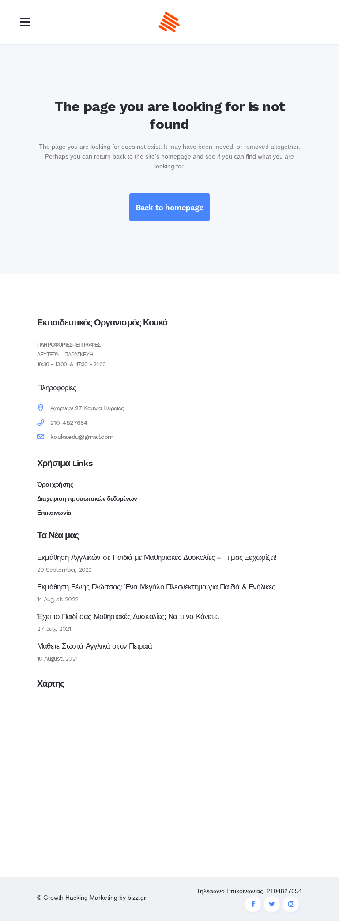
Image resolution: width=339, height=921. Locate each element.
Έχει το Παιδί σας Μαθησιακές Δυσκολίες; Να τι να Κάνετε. (128, 616)
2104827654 (284, 891)
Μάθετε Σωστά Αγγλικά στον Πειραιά (94, 646)
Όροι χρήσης (55, 484)
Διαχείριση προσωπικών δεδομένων (87, 498)
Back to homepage (169, 207)
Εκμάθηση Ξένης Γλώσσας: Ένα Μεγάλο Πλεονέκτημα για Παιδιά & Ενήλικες (156, 586)
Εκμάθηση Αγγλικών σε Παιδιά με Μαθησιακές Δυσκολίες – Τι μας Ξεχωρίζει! (156, 557)
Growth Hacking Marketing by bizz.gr (94, 897)
